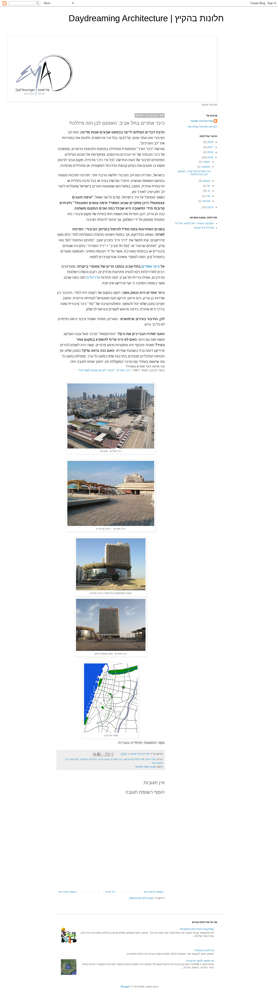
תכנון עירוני (157, 763)
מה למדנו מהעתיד (204, 950)
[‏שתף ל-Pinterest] (95, 754)
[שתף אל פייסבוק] (99, 754)
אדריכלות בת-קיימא (134, 759)
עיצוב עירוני (103, 759)
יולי (208, 185)
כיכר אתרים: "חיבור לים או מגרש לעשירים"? (104, 370)
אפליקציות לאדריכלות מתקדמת (197, 929)
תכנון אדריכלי (72, 759)
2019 (210, 142)
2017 (210, 147)
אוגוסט (206, 180)
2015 (210, 157)
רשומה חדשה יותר (154, 891)
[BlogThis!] (107, 754)
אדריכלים (93, 277)
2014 (210, 207)
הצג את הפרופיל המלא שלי (202, 126)
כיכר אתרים (150, 266)
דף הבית (110, 891)
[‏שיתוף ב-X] (103, 754)
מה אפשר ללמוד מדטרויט (200, 960)
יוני (208, 190)
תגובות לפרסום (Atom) (141, 898)
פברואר (206, 201)
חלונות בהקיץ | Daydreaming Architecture (146, 18)
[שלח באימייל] (111, 754)
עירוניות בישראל (88, 759)
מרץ (207, 196)
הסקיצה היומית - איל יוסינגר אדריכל (194, 223)
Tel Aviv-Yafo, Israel (145, 766)
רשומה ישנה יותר (67, 891)
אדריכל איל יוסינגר (201, 121)
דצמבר (206, 161)
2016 (210, 152)
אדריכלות (151, 759)
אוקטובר (205, 166)
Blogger (125, 986)
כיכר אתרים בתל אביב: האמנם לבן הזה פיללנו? (194, 173)
